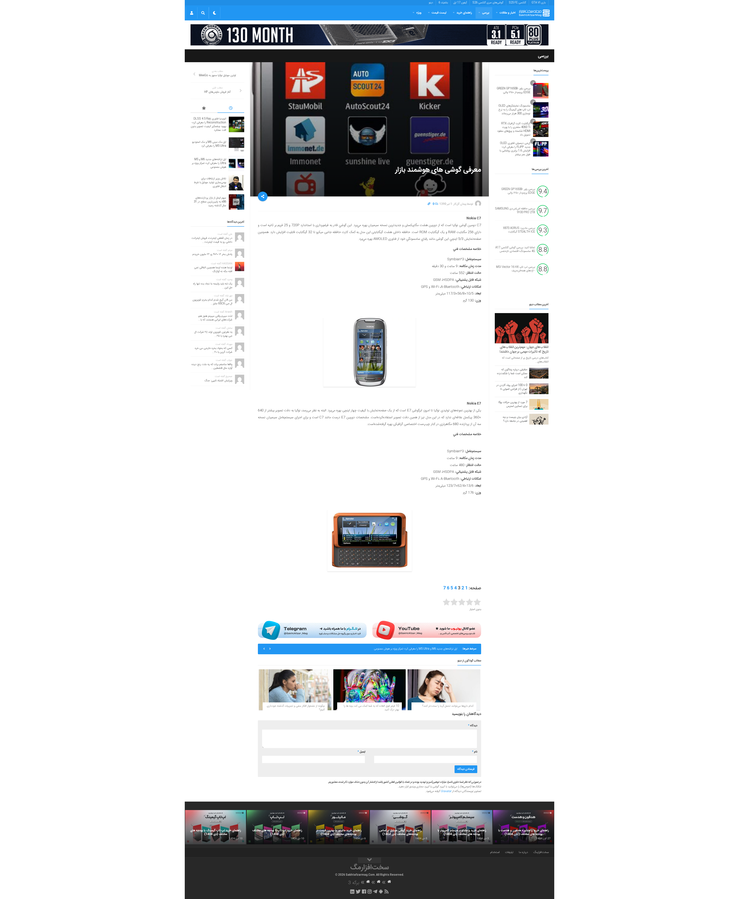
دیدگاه (472, 725)
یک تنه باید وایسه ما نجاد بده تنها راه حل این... (212, 286)
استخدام (495, 852)
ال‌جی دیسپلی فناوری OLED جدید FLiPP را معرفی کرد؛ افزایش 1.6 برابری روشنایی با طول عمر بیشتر (515, 149)
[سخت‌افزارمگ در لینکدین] (352, 891)
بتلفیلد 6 (443, 2)
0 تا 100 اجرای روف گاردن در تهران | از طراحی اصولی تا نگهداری (511, 389)
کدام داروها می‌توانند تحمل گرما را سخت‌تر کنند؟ (447, 706)
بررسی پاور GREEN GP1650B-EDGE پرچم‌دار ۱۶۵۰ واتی (513, 90)
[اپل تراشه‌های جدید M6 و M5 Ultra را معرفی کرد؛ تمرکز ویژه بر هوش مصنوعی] (236, 163)
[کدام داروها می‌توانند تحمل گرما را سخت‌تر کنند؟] (444, 689)
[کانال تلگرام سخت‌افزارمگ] (375, 891)
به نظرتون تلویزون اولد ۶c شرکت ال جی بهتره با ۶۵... (213, 334)
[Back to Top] (369, 860)
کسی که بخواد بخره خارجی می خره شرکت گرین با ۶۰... (213, 350)
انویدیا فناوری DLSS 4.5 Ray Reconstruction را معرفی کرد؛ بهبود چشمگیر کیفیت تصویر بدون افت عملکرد (208, 124)
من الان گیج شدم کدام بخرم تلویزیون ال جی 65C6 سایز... (212, 302)
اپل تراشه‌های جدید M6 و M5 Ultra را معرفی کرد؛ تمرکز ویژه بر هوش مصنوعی (209, 163)
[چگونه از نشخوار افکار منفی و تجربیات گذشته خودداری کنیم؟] (295, 689)
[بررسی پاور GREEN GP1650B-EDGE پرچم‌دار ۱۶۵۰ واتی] (540, 90)
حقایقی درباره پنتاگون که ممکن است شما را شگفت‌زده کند (512, 373)
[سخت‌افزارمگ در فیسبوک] (364, 891)
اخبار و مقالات (507, 12)
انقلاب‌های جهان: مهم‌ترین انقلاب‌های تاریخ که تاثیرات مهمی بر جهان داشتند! (524, 349)
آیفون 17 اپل (460, 2)
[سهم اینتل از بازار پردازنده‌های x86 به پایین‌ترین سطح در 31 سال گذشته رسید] (236, 202)
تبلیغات (509, 852)
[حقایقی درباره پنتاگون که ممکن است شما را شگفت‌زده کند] (538, 373)
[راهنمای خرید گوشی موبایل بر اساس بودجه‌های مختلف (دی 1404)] (400, 827)
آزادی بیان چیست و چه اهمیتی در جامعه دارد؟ (515, 419)
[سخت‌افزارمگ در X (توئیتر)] (358, 891)
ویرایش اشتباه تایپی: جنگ (218, 380)
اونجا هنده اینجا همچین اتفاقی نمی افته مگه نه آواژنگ (213, 269)
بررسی (485, 12)
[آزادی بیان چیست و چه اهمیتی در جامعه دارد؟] (538, 419)
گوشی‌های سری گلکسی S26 (487, 2)
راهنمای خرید (464, 12)
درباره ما (523, 852)
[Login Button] (191, 13)
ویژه (418, 12)
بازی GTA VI (539, 2)
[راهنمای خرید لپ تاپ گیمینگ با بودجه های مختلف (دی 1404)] (215, 827)
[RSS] (386, 891)
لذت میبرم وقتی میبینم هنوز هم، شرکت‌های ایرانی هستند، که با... (215, 318)
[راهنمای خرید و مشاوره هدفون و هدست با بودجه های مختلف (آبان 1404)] (523, 827)
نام (474, 752)
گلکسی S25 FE (517, 2)
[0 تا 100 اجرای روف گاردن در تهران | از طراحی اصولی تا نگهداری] (538, 388)
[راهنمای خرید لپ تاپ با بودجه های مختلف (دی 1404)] (277, 827)
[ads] (369, 34)
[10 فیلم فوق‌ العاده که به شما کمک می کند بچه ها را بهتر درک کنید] (369, 689)
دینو (431, 2)
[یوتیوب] (426, 630)
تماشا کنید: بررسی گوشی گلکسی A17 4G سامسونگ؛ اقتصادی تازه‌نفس (515, 249)
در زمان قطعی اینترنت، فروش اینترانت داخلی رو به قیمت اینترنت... (211, 240)
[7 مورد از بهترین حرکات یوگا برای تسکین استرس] (538, 404)
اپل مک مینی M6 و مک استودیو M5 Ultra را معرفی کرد (209, 144)
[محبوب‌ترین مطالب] (204, 109)
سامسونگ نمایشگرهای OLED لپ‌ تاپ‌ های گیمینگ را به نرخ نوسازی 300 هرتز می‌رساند (514, 110)
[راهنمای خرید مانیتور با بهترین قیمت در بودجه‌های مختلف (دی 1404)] (338, 827)
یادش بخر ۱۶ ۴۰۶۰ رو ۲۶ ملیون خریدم (212, 254)
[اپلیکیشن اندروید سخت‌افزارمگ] (381, 891)
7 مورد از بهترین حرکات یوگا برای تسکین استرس (512, 404)
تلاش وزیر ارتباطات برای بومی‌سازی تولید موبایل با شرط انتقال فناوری (421, 649)
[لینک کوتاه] (429, 204)
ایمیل (361, 752)
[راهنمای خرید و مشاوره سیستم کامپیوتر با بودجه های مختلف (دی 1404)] (461, 827)
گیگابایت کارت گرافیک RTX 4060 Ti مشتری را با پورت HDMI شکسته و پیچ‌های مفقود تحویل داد (513, 129)
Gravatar (446, 791)
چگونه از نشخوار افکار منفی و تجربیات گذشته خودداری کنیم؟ (296, 708)
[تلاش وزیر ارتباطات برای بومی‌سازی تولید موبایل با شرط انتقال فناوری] (236, 182)
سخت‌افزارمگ (541, 852)
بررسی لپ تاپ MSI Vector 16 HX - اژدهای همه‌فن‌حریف (515, 269)
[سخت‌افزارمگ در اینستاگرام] (370, 891)
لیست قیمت (439, 12)
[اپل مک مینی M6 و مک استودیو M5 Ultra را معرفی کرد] (236, 144)
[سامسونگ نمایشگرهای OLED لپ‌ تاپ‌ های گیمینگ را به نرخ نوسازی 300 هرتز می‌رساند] (540, 110)
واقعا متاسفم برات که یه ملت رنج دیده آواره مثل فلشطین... (211, 366)
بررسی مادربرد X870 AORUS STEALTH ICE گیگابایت (519, 230)
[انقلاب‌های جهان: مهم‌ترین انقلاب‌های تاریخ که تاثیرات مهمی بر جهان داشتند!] (521, 328)
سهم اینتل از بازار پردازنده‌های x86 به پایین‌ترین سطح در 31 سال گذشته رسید (210, 202)
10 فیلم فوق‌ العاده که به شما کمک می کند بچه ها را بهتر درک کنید (371, 708)
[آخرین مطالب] (230, 109)
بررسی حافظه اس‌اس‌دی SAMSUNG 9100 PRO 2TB (515, 210)
